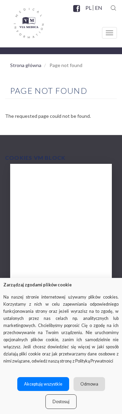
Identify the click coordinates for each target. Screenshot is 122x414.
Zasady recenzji (38, 231)
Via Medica (33, 177)
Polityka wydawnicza (45, 218)
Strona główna (25, 65)
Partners (30, 245)
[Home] (22, 21)
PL (88, 7)
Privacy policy (36, 272)
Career (28, 258)
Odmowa (89, 384)
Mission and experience (47, 204)
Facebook (77, 12)
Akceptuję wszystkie (43, 384)
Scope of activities (41, 191)
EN (98, 7)
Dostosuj (61, 401)
